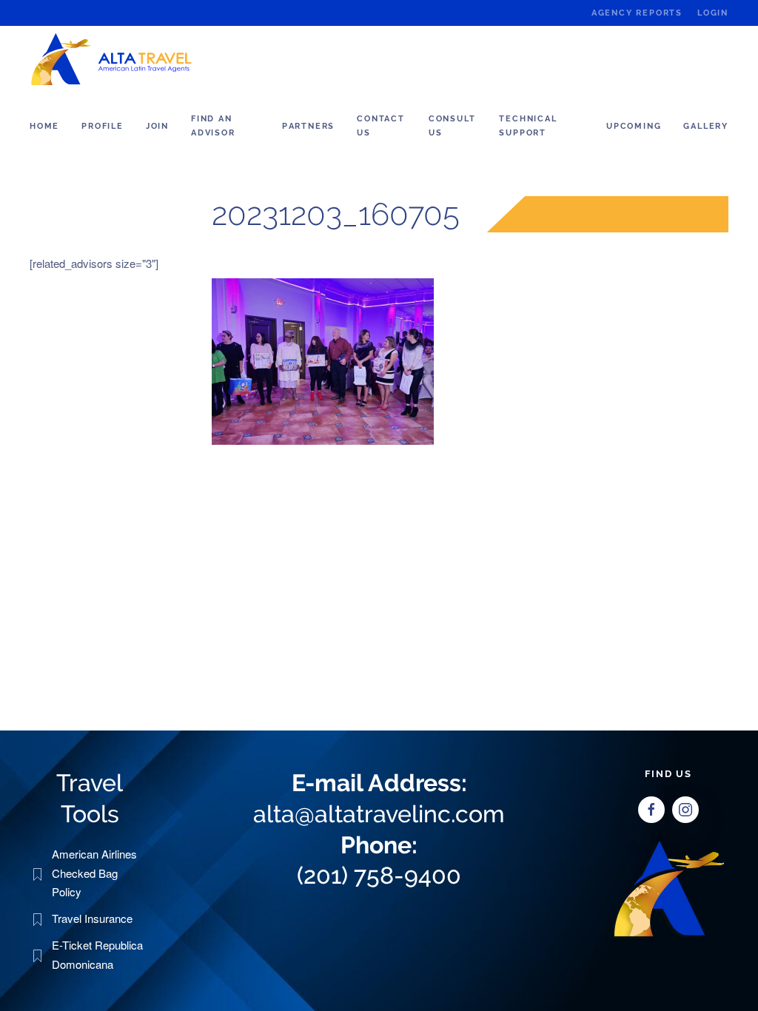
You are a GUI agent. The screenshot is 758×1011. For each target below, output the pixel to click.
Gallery (705, 126)
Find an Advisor (213, 126)
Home (44, 126)
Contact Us (381, 126)
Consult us (452, 126)
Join (157, 126)
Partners (308, 126)
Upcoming (633, 126)
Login (712, 13)
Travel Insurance (92, 918)
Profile (102, 126)
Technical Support (528, 126)
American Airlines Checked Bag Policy (94, 873)
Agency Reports (636, 13)
